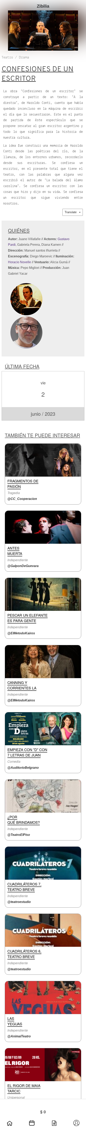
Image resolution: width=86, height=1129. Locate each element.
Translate (72, 212)
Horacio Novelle (19, 262)
